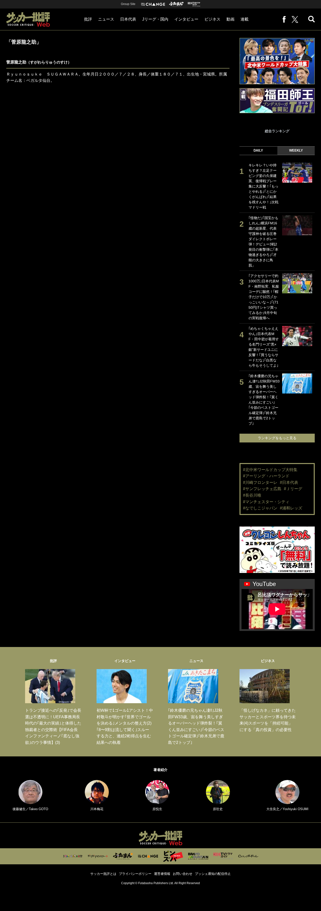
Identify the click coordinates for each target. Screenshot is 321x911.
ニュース (106, 19)
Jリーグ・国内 (155, 19)
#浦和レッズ (291, 508)
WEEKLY (296, 150)
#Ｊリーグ (293, 489)
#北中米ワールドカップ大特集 (270, 470)
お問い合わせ (182, 874)
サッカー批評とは (103, 874)
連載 (244, 19)
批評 (88, 19)
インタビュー (186, 19)
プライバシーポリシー (135, 874)
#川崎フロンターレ (260, 482)
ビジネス (212, 19)
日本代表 (128, 19)
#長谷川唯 (252, 495)
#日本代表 (289, 482)
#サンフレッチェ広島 (262, 489)
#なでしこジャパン (260, 508)
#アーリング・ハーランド (266, 476)
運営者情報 (162, 874)
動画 (230, 19)
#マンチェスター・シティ (266, 502)
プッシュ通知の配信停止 (213, 874)
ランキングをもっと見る (277, 438)
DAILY (258, 150)
